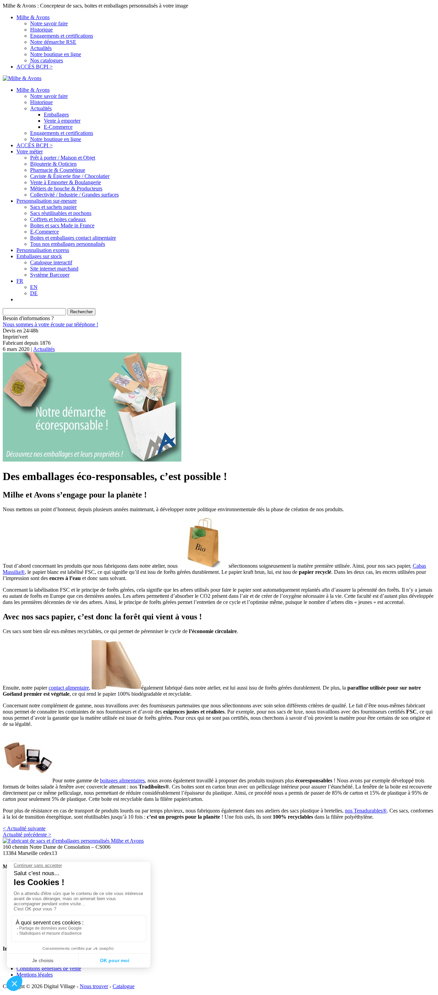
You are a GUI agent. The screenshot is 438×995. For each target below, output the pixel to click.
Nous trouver (94, 986)
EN (34, 287)
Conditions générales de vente (48, 968)
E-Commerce (58, 127)
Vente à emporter (62, 121)
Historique (41, 30)
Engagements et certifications (61, 36)
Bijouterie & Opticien (53, 164)
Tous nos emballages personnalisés (67, 244)
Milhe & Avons (33, 17)
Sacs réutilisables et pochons (60, 213)
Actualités (41, 48)
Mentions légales (34, 975)
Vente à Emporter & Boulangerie (65, 182)
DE (34, 293)
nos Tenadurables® (366, 811)
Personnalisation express (42, 250)
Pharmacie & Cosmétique (57, 170)
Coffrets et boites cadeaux (58, 219)
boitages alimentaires (122, 780)
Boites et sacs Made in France (62, 225)
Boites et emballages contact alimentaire (73, 238)
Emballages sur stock (39, 256)
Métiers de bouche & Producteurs (66, 188)
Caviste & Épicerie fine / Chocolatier (70, 176)
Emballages (56, 114)
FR (19, 281)
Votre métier (29, 151)
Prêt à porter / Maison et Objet (62, 158)
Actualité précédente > (27, 834)
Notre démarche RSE (53, 42)
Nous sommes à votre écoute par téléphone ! (50, 324)
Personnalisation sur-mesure (46, 201)
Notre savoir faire (49, 23)
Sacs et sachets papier (53, 207)
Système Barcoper (49, 275)
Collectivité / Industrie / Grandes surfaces (74, 195)
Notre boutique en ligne (55, 54)
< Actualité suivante (24, 828)
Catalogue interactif (51, 262)
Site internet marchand (54, 269)
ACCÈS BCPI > (34, 67)
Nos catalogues (46, 60)
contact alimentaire (69, 688)
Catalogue (123, 986)
